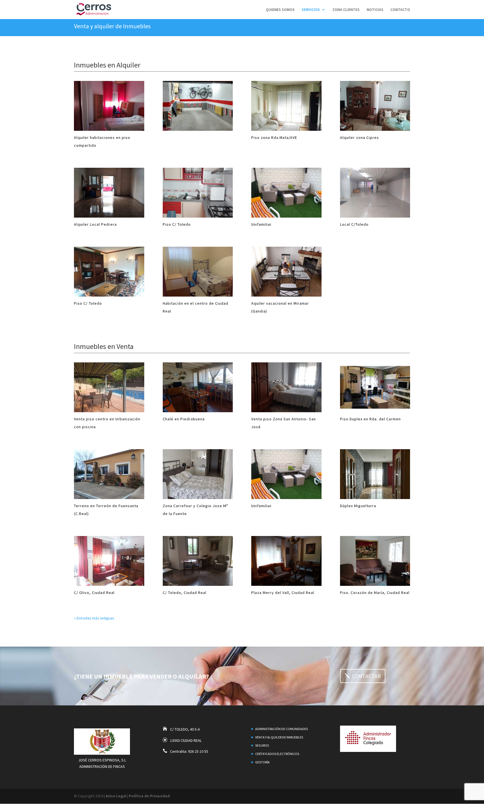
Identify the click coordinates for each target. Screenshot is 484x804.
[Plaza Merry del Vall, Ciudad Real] (286, 561)
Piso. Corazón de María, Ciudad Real (374, 592)
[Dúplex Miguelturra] (375, 474)
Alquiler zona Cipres (359, 137)
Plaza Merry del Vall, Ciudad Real (282, 592)
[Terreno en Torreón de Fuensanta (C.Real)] (109, 474)
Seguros (262, 745)
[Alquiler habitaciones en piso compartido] (109, 106)
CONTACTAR (366, 675)
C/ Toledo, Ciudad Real (184, 592)
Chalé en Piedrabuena (184, 418)
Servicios (311, 10)
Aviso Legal (116, 795)
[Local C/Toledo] (375, 193)
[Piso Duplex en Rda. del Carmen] (375, 387)
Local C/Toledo (354, 224)
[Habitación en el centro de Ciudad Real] (198, 272)
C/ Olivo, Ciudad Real (94, 592)
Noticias (375, 10)
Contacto (400, 10)
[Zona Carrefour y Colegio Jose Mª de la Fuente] (198, 474)
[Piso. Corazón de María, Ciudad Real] (375, 561)
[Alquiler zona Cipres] (375, 106)
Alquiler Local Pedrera (95, 224)
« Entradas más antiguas (94, 617)
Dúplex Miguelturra (358, 505)
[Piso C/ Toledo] (198, 193)
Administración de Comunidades (281, 729)
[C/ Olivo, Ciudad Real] (109, 561)
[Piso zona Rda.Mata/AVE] (286, 106)
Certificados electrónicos (277, 754)
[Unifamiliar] (286, 193)
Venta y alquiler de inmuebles (279, 737)
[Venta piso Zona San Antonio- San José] (286, 387)
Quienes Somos (280, 10)
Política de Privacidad (149, 795)
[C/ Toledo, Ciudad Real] (198, 561)
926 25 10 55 (198, 751)
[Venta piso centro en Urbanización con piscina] (109, 387)
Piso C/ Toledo (177, 224)
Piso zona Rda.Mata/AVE (274, 137)
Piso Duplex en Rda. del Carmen (370, 418)
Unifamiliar (261, 224)
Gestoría (262, 762)
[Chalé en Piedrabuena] (198, 387)
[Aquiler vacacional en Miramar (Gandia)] (286, 272)
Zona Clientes (346, 10)
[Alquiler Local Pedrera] (109, 193)
